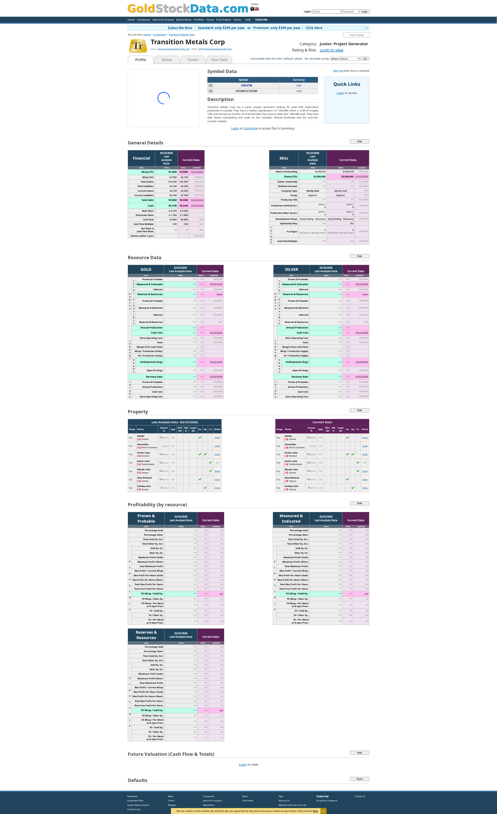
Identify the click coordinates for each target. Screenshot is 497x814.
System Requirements (138, 805)
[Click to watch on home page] (211, 85)
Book (244, 796)
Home (131, 19)
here (315, 811)
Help (248, 19)
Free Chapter (223, 19)
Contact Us (359, 796)
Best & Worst (183, 19)
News (169, 796)
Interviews (247, 800)
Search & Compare (163, 19)
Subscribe (251, 128)
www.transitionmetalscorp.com (173, 48)
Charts (237, 19)
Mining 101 (284, 800)
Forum (210, 19)
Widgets (170, 805)
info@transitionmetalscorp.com (215, 48)
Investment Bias (135, 800)
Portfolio (199, 19)
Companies (143, 19)
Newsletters (209, 805)
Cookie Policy (134, 809)
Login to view (331, 50)
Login (235, 128)
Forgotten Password (326, 800)
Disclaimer (132, 796)
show (217, 437)
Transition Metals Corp (182, 34)
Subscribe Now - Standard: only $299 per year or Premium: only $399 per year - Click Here (245, 28)
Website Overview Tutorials (292, 805)
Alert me (338, 70)
